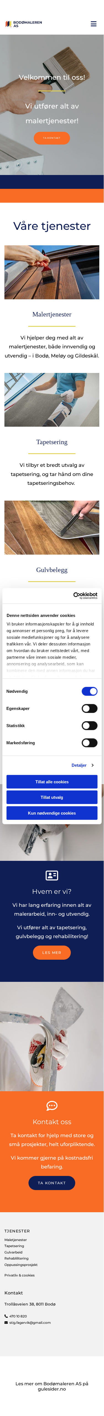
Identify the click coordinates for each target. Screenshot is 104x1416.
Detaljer (79, 765)
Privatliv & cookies (19, 1275)
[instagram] (17, 6)
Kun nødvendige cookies (52, 812)
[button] (52, 138)
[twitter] (29, 6)
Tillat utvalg (52, 797)
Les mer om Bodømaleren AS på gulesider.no (52, 1386)
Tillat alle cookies (52, 781)
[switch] (89, 708)
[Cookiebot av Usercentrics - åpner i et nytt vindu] (73, 595)
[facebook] (5, 6)
